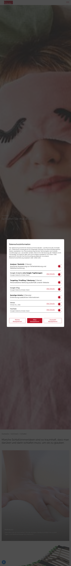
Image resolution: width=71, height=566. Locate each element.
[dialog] (35, 283)
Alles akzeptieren (34, 320)
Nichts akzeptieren (17, 320)
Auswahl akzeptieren (52, 320)
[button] (59, 266)
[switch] (59, 265)
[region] (35, 288)
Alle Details (51, 274)
